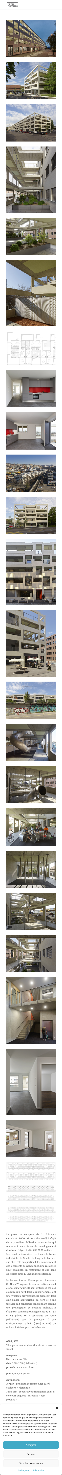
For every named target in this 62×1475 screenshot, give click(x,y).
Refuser (31, 1454)
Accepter (31, 1445)
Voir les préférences (31, 1463)
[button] (57, 1408)
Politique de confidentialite (31, 1470)
